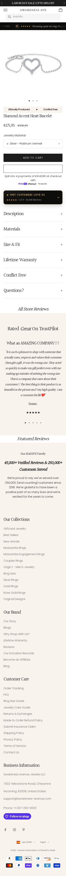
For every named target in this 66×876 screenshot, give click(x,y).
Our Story (10, 621)
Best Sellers (11, 535)
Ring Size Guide (14, 701)
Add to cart (33, 157)
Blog (7, 666)
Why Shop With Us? (17, 634)
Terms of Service (15, 746)
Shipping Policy (14, 733)
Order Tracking (14, 688)
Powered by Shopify (48, 850)
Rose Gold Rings (15, 593)
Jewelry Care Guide (17, 707)
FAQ (6, 695)
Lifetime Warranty (15, 640)
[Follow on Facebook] (5, 829)
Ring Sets (10, 574)
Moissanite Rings (15, 548)
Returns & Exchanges (18, 714)
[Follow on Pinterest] (23, 829)
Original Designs (14, 599)
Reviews (9, 647)
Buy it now (33, 169)
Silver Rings (11, 580)
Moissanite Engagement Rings (24, 554)
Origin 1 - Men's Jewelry (19, 567)
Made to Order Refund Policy (23, 720)
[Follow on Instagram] (14, 829)
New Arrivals (12, 541)
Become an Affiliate (17, 660)
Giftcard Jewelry (15, 529)
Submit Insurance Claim (20, 727)
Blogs (7, 628)
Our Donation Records (19, 653)
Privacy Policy (13, 739)
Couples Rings (13, 561)
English (43, 842)
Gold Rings (11, 586)
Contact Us (11, 752)
